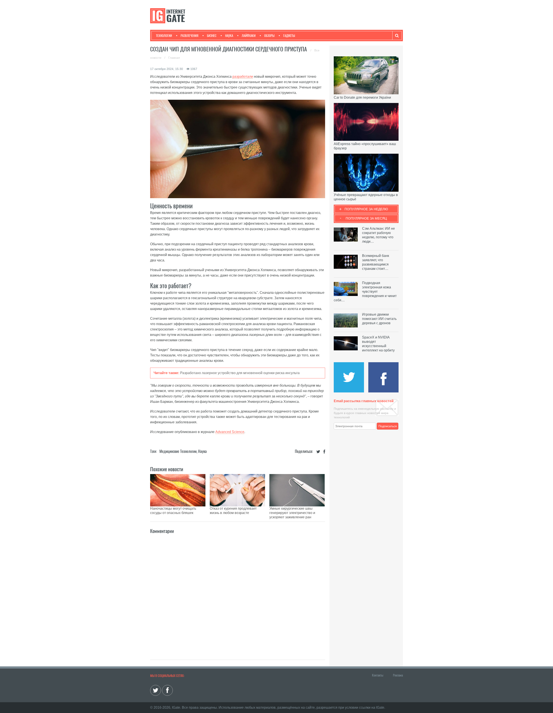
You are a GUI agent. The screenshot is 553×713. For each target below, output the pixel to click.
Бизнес (211, 35)
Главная (174, 57)
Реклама (398, 675)
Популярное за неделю (366, 209)
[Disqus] (237, 592)
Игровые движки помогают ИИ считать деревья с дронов (379, 319)
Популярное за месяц (366, 218)
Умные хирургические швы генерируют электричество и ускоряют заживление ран (292, 513)
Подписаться (387, 426)
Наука (229, 35)
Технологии (164, 35)
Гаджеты (289, 35)
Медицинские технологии (178, 451)
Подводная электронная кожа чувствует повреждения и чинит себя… (365, 291)
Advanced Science (229, 432)
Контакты (377, 675)
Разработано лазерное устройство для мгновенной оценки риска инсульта (240, 373)
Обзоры (269, 35)
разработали (242, 76)
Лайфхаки (249, 35)
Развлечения (189, 35)
